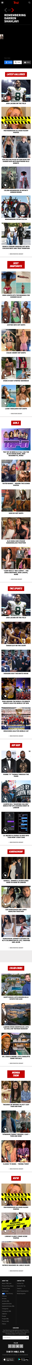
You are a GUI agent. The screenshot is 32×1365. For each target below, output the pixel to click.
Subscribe (27, 1337)
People (4, 1316)
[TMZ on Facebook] (10, 1346)
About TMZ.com (6, 1283)
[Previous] (5, 10)
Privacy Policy (12, 1333)
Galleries (4, 1313)
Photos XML (5, 1321)
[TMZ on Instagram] (21, 1346)
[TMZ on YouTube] (17, 1346)
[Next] (12, 10)
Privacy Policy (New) (8, 1286)
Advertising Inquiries (23, 1291)
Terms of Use (6, 1288)
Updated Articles (7, 1303)
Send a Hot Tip (21, 1286)
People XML (5, 1319)
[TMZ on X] (13, 1346)
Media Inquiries (21, 1293)
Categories (5, 1308)
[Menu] (2, 2)
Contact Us (20, 1283)
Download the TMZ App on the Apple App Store (9, 1359)
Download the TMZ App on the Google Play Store (23, 1359)
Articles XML (5, 1301)
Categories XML (6, 1311)
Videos (4, 1324)
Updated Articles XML (8, 1306)
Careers (19, 1288)
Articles (4, 1298)
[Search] (29, 2)
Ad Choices (5, 1291)
